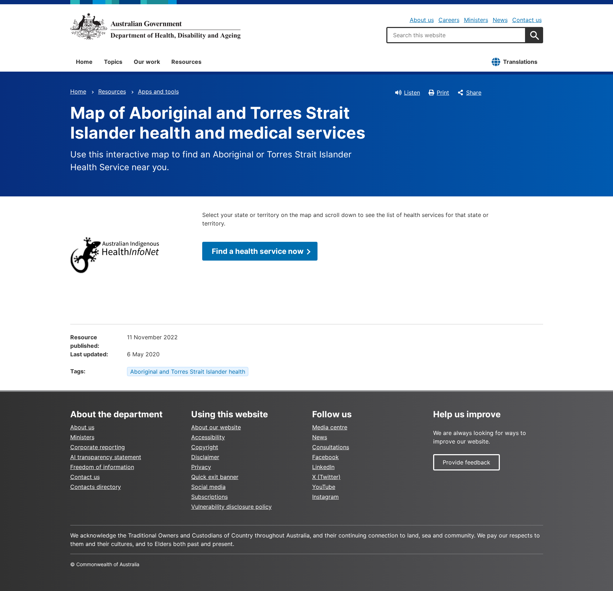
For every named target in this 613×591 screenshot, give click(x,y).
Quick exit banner (214, 476)
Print (443, 92)
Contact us (527, 19)
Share (473, 92)
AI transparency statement (105, 457)
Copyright (204, 447)
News (500, 19)
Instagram (325, 496)
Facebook (325, 457)
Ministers (476, 19)
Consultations (330, 447)
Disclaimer (205, 457)
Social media (208, 486)
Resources (186, 61)
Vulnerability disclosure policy (231, 506)
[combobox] (456, 35)
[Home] (155, 26)
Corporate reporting (97, 447)
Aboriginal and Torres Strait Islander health (187, 371)
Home (84, 61)
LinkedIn (323, 466)
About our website (216, 427)
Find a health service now (258, 251)
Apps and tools (158, 91)
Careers (448, 19)
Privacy (201, 466)
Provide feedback (466, 462)
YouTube (323, 486)
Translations (520, 61)
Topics (113, 61)
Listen (412, 92)
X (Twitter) (326, 476)
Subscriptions (209, 496)
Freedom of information (102, 466)
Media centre (329, 427)
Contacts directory (95, 486)
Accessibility (208, 437)
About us (422, 19)
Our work (147, 61)
